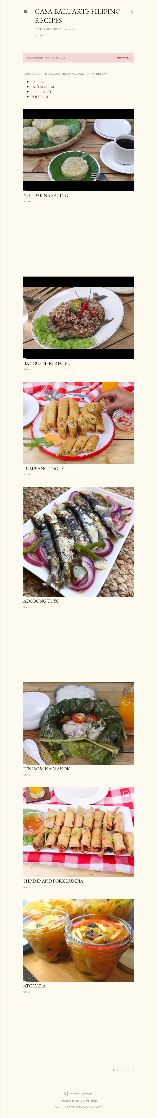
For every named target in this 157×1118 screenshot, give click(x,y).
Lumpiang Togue (43, 468)
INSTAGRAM (42, 86)
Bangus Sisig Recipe (46, 363)
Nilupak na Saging (45, 195)
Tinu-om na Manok (46, 769)
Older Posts (123, 1070)
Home (40, 36)
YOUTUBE (40, 96)
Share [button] (26, 201)
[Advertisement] (90, 239)
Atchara (34, 986)
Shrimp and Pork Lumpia (53, 881)
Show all (123, 57)
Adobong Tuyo (41, 601)
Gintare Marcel (89, 1100)
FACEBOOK (41, 81)
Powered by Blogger (81, 1093)
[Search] (131, 10)
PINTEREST (41, 91)
